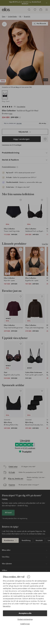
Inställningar (25, 624)
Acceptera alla (25, 613)
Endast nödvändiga (25, 619)
